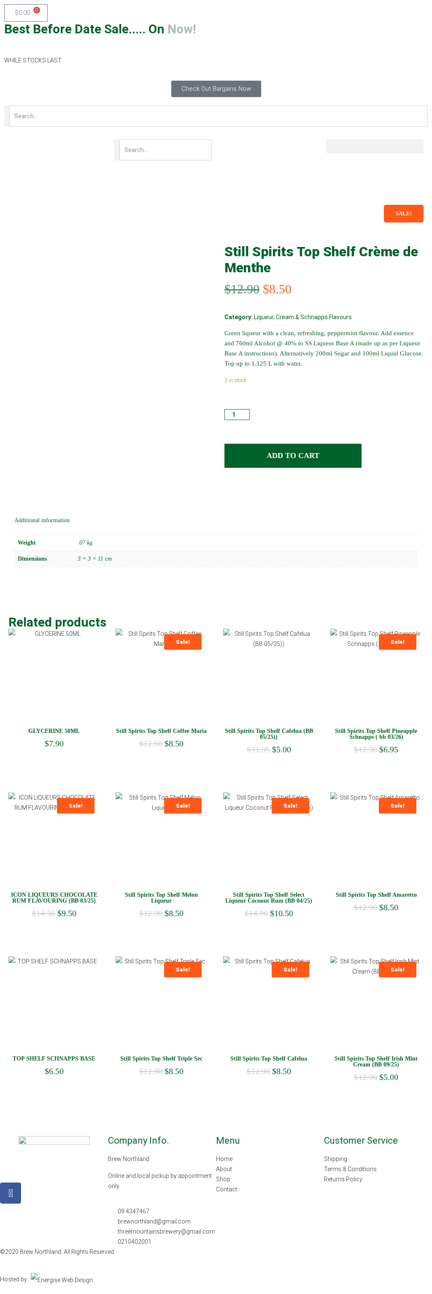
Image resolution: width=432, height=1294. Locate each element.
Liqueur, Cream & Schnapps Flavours (303, 317)
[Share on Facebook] (230, 492)
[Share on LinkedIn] (246, 492)
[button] (375, 146)
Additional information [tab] (42, 520)
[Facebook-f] (10, 1193)
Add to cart (293, 455)
